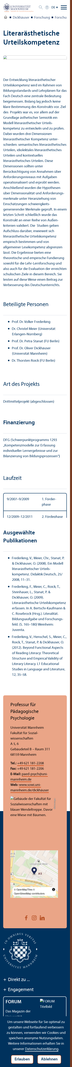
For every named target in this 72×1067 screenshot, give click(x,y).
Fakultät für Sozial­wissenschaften (5, 18)
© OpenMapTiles (23, 900)
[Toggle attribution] (53, 900)
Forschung (42, 18)
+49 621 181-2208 (30, 774)
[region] (35, 511)
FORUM (13, 1012)
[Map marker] (34, 882)
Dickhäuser (21, 18)
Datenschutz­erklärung (41, 1049)
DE (53, 7)
